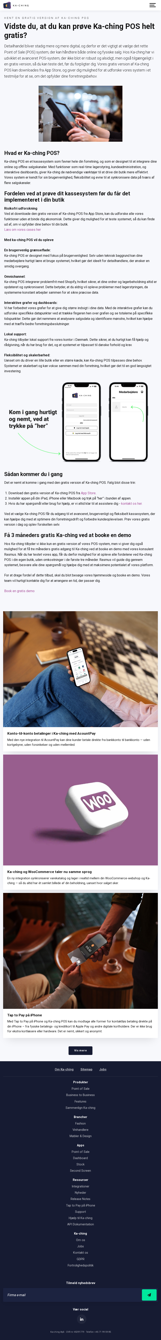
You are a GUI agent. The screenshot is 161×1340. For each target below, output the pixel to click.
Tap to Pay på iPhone (24, 1015)
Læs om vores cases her (22, 230)
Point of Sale (81, 1089)
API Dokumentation (80, 1224)
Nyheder (80, 1193)
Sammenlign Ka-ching (80, 1108)
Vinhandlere (80, 1130)
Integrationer (80, 1186)
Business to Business (80, 1095)
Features (80, 1101)
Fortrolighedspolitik (80, 1265)
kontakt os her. (131, 504)
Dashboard (80, 1158)
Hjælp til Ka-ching (80, 1218)
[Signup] (149, 1295)
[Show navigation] (152, 5)
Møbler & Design (81, 1136)
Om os (80, 1240)
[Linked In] (81, 1319)
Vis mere (80, 1050)
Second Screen (80, 1171)
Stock (80, 1164)
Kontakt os (80, 1252)
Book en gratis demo (19, 591)
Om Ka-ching (64, 1069)
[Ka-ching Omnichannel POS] (16, 5)
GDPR (80, 1259)
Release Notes (80, 1199)
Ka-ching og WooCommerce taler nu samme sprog (49, 872)
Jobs (102, 1069)
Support (80, 1212)
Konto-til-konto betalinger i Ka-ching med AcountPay (51, 733)
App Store (88, 493)
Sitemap (86, 1069)
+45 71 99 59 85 (102, 1332)
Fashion (80, 1123)
